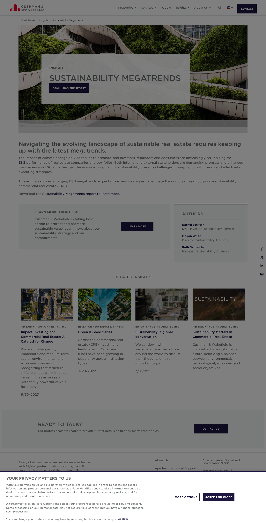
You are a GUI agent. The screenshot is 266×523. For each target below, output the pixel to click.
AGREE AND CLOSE (218, 497)
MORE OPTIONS (186, 497)
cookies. (123, 518)
